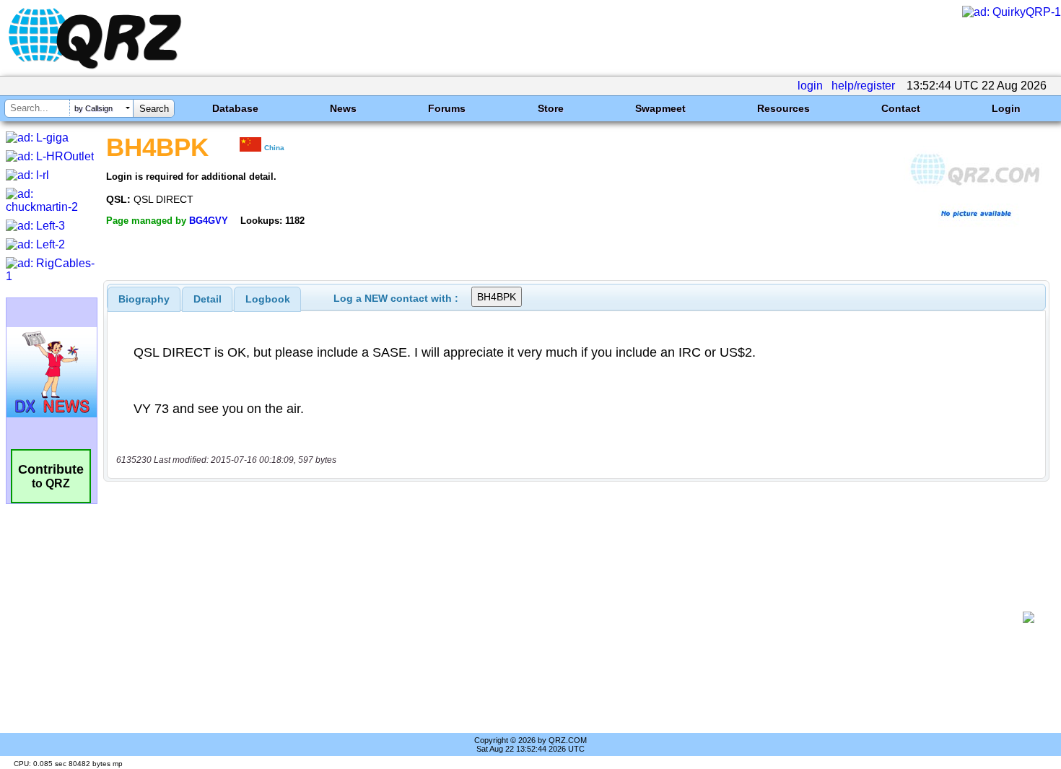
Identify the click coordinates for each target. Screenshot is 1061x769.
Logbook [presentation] (267, 299)
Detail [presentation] (207, 299)
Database (235, 108)
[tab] (144, 299)
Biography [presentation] (144, 299)
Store (551, 108)
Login (1006, 108)
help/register (863, 85)
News (343, 108)
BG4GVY (208, 220)
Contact (900, 108)
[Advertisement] (566, 617)
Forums (447, 108)
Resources (783, 108)
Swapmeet (660, 108)
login (810, 85)
